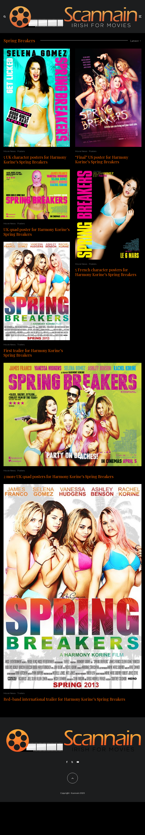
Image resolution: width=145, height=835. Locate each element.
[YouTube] (78, 762)
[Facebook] (67, 762)
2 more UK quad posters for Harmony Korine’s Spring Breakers (59, 476)
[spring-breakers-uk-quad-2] (72, 414)
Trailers (21, 344)
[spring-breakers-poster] (37, 291)
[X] (72, 762)
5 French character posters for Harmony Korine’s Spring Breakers (105, 272)
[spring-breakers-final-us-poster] (108, 98)
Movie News (10, 151)
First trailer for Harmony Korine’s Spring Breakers (33, 353)
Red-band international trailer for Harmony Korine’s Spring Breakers (64, 699)
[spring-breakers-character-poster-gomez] (37, 98)
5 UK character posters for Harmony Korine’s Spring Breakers (35, 159)
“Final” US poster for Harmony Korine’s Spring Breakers (101, 159)
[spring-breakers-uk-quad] (37, 194)
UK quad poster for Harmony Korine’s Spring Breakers (37, 231)
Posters (21, 151)
